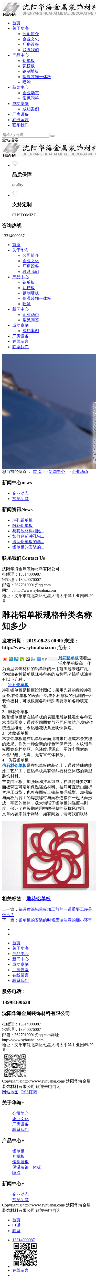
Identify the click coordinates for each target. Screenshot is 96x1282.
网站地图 (10, 1092)
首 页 (37, 471)
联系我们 (31, 50)
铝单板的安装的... (28, 547)
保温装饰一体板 (37, 77)
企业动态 (31, 93)
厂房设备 (31, 44)
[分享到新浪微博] (5, 658)
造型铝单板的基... (28, 541)
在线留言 (20, 120)
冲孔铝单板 (22, 520)
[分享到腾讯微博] (16, 658)
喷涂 (27, 82)
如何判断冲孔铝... (28, 536)
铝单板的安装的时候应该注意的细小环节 (55, 920)
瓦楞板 (29, 66)
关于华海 (20, 28)
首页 (16, 23)
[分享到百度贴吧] (33, 658)
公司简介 (31, 33)
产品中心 (20, 55)
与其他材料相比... (28, 531)
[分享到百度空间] (22, 658)
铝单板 (29, 60)
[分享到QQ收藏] (27, 658)
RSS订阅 (29, 1092)
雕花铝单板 (22, 525)
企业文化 (31, 39)
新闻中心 (20, 87)
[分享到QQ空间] (10, 658)
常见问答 (31, 98)
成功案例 (20, 103)
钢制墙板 (31, 71)
